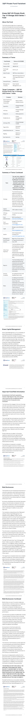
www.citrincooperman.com (18, 236)
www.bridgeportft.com (17, 224)
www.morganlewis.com (17, 230)
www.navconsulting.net (17, 218)
